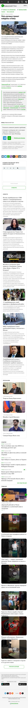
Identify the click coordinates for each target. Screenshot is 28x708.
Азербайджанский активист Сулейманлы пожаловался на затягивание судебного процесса (12, 361)
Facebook (16, 106)
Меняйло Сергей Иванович (11, 417)
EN (4, 1)
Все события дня (22, 483)
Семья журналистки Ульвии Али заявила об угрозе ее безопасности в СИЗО (14, 233)
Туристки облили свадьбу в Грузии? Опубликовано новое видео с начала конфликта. (12, 613)
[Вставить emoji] (17, 168)
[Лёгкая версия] (8, 2)
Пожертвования (23, 681)
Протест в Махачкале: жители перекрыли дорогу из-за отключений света (13, 586)
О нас (2, 681)
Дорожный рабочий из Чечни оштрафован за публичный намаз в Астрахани (12, 506)
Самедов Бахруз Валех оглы (11, 435)
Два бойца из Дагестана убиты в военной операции (13, 453)
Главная (3, 11)
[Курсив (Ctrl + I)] (7, 168)
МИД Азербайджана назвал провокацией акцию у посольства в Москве (13, 328)
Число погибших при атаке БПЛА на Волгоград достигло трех (12, 447)
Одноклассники (14, 107)
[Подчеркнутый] (10, 168)
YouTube (23, 109)
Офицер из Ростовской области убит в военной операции (12, 479)
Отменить (14, 187)
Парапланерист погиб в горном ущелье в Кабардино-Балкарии (13, 465)
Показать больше (14, 666)
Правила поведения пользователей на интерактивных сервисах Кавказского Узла (14, 698)
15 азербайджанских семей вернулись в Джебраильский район (13, 303)
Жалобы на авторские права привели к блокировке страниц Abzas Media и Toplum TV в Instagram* (12, 267)
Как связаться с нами (11, 681)
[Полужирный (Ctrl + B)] (4, 168)
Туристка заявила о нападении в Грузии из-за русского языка (13, 661)
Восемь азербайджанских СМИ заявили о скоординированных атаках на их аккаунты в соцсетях (13, 199)
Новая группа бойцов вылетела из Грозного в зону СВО (11, 472)
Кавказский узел (6, 84)
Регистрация (14, 183)
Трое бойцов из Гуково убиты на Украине (13, 459)
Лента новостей (10, 11)
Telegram (20, 99)
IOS (24, 92)
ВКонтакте (6, 107)
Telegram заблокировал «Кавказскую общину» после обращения (12, 638)
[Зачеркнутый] (13, 168)
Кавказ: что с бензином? (9, 9)
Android (20, 92)
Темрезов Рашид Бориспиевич (12, 398)
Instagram (22, 106)
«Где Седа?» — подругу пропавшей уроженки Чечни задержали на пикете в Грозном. (13, 561)
